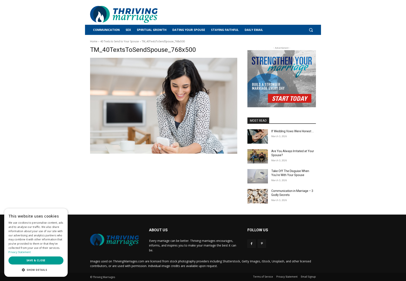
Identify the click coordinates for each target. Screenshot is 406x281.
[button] (311, 30)
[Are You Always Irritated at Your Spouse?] (257, 156)
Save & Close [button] (35, 260)
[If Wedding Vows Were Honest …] (257, 136)
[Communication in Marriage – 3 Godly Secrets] (257, 196)
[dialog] (36, 242)
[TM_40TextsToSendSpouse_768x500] (163, 106)
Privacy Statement (19, 252)
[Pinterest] (262, 244)
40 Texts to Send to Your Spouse (119, 41)
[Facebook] (251, 244)
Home (93, 41)
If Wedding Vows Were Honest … (292, 131)
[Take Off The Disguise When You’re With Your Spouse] (257, 176)
